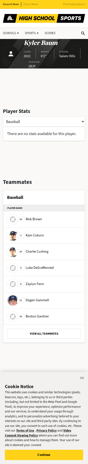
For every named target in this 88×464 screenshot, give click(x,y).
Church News (30, 4)
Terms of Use (25, 430)
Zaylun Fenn (32, 284)
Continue (43, 455)
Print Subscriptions (74, 4)
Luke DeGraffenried (37, 267)
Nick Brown (31, 219)
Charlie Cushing (34, 251)
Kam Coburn (32, 235)
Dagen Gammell (34, 300)
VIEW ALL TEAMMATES (44, 334)
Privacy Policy (46, 430)
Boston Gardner (34, 316)
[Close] (82, 378)
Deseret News (11, 4)
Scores (50, 33)
